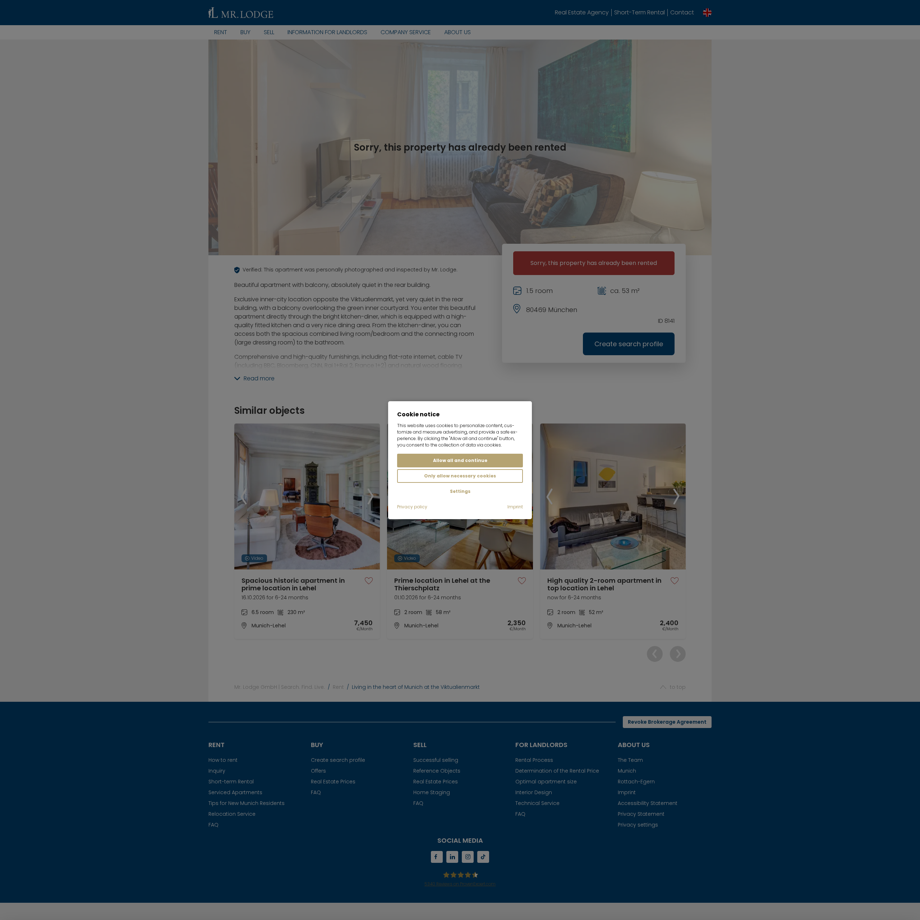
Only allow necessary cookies (460, 476)
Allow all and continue (460, 460)
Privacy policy (412, 507)
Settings (460, 491)
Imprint (515, 507)
